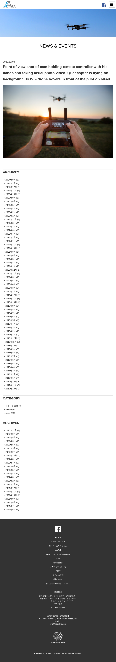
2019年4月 (10, 324)
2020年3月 (10, 288)
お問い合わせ (58, 579)
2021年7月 (10, 506)
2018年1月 (10, 378)
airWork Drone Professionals (58, 554)
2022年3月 (10, 477)
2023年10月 (11, 194)
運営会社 (58, 592)
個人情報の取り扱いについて (58, 584)
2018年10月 (11, 345)
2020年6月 (10, 277)
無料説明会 (58, 563)
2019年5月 (10, 320)
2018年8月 (10, 352)
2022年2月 (10, 237)
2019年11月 (11, 298)
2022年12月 (11, 455)
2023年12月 (11, 187)
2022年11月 (11, 219)
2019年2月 (10, 331)
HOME (58, 537)
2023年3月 (10, 448)
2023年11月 (11, 190)
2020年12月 (11, 270)
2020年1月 (10, 291)
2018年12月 (11, 338)
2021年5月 (10, 259)
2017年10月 (11, 388)
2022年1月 (10, 241)
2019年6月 (10, 316)
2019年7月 (10, 313)
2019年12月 (11, 295)
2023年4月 (10, 208)
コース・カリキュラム (58, 546)
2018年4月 (10, 367)
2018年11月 (11, 342)
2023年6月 (10, 201)
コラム (58, 558)
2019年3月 (10, 327)
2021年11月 (11, 244)
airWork (58, 550)
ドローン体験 (11, 406)
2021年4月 (10, 262)
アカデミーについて (58, 567)
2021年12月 (11, 488)
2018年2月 (10, 374)
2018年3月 (10, 370)
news (7, 413)
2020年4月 (10, 284)
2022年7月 (10, 226)
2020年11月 (11, 273)
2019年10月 (11, 302)
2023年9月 (10, 198)
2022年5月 (10, 470)
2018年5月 (10, 363)
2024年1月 (10, 183)
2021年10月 (11, 248)
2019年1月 (10, 334)
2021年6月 (10, 255)
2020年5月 (10, 280)
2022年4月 (10, 234)
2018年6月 (10, 360)
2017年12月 (11, 381)
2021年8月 (10, 252)
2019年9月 (10, 306)
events (8, 409)
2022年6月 (10, 230)
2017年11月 (11, 385)
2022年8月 (10, 223)
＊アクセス (58, 604)
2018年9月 (10, 349)
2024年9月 (10, 180)
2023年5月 (10, 205)
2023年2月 (10, 212)
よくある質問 (58, 575)
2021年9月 (10, 499)
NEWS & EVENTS (58, 542)
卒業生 (58, 571)
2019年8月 (10, 309)
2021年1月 (10, 266)
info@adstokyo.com (58, 624)
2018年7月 (10, 356)
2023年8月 (10, 437)
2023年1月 (10, 216)
